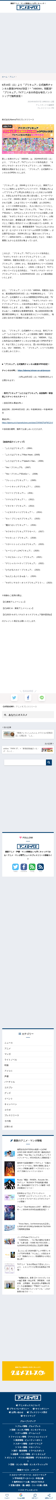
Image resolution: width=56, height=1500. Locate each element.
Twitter (15, 871)
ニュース (8, 1043)
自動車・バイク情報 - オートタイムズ (29, 1454)
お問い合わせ (17, 1412)
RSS (40, 871)
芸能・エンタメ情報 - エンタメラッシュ (28, 1430)
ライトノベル (10, 1060)
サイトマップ (29, 1416)
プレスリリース (30, 706)
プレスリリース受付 (38, 1412)
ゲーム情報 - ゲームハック (29, 1433)
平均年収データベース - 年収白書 (28, 1478)
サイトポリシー (42, 1409)
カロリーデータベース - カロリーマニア (28, 1475)
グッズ (7, 1093)
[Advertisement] (28, 43)
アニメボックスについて (29, 1405)
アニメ (19, 706)
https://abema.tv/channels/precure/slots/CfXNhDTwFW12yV (27, 423)
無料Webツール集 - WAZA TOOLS (29, 1482)
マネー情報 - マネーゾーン (29, 1447)
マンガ (7, 1054)
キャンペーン (10, 1104)
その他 (7, 1121)
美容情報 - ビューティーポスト (28, 1440)
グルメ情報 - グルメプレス (29, 1426)
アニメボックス (31, 1490)
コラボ (7, 1110)
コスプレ (8, 1087)
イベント (8, 1099)
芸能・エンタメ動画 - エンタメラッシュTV (29, 1464)
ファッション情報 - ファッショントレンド (29, 1437)
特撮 (6, 1065)
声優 (6, 1076)
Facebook (24, 871)
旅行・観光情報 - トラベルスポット (28, 1451)
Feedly (32, 871)
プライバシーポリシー (19, 1409)
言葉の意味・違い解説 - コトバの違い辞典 (29, 1485)
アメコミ (8, 1071)
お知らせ (8, 1126)
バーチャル (9, 1082)
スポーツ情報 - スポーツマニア (28, 1444)
